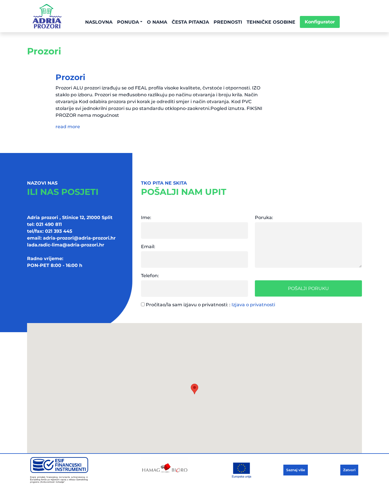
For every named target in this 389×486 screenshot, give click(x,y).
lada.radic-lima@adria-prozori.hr (65, 245)
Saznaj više (295, 470)
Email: (148, 246)
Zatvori (349, 470)
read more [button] (68, 126)
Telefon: (150, 275)
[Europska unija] (80, 470)
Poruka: (264, 217)
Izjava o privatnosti (253, 304)
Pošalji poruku (308, 288)
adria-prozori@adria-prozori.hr (79, 238)
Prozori (70, 77)
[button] (194, 389)
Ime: (146, 217)
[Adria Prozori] (47, 16)
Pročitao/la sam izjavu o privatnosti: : (210, 304)
